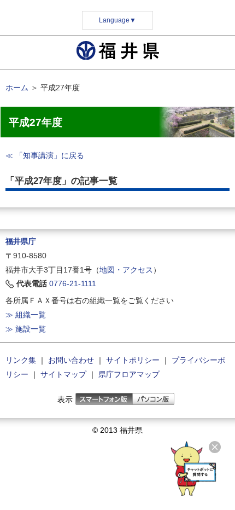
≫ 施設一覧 (25, 328)
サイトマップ (63, 374)
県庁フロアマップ (129, 374)
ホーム (16, 87)
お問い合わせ (71, 360)
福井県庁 (20, 241)
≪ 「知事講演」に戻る (44, 155)
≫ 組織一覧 (25, 314)
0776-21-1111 (72, 283)
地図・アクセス (126, 269)
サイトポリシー (133, 360)
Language (117, 20)
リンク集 (20, 360)
